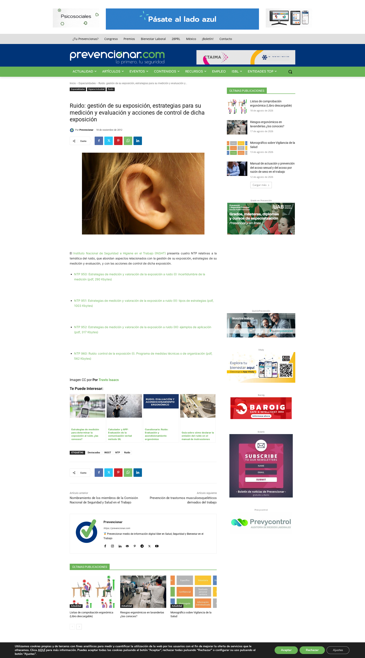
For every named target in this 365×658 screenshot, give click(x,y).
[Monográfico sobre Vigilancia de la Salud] (193, 592)
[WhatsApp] (128, 141)
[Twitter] (108, 141)
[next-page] (79, 626)
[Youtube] (156, 545)
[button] (290, 72)
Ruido (110, 89)
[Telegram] (142, 545)
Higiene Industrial (96, 89)
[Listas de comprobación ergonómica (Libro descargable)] (93, 592)
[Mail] (127, 545)
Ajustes (338, 650)
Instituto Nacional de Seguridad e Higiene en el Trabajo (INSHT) (119, 253)
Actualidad (76, 606)
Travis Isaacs (109, 380)
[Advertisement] (261, 271)
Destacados (94, 452)
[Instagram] (112, 545)
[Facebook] (99, 141)
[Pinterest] (118, 141)
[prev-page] (72, 626)
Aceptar (286, 650)
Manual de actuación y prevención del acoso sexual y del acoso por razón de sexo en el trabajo (272, 167)
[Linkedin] (137, 141)
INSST (107, 452)
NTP (117, 452)
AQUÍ (41, 650)
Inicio (73, 83)
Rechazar (312, 650)
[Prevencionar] (117, 57)
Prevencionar (86, 130)
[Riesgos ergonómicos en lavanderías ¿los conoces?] (143, 592)
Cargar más (260, 185)
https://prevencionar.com (117, 528)
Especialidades (87, 83)
